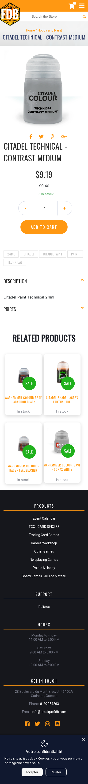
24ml (11, 253)
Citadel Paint (52, 253)
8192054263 (49, 704)
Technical (14, 262)
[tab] (44, 283)
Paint (75, 253)
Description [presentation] (15, 281)
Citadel (28, 253)
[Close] (83, 738)
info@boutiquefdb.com (49, 712)
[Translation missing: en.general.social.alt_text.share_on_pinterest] (53, 136)
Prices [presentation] (10, 309)
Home (30, 30)
